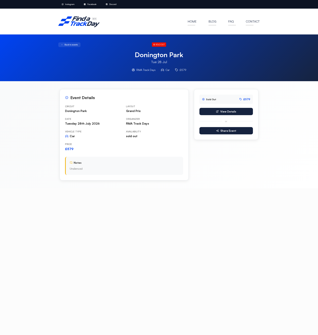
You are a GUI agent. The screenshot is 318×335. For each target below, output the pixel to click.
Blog (212, 21)
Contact (253, 21)
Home (192, 21)
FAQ (231, 21)
